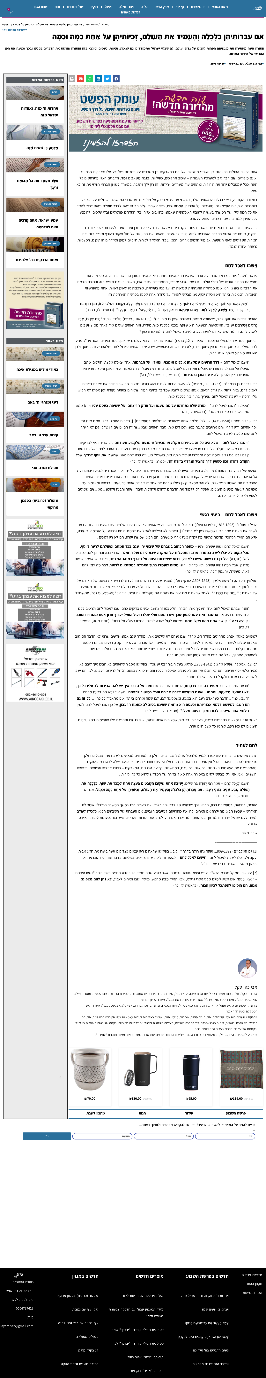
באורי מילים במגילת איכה (37, 369)
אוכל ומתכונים (75, 6)
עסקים (94, 6)
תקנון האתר (254, 1283)
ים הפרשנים (198, 6)
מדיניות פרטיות (252, 1275)
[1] (134, 420)
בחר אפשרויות (241, 1086)
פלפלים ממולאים (87, 1336)
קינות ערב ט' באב (43, 434)
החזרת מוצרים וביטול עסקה (80, 1364)
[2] (182, 530)
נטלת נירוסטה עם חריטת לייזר (143, 1295)
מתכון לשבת (95, 1113)
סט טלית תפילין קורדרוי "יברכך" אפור (138, 1329)
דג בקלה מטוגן (88, 1350)
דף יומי (180, 6)
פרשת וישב (91, 24)
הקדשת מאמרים (130, 12)
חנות (57, 6)
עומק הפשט (162, 6)
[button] (10, 12)
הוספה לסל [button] (140, 1086)
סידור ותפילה (126, 6)
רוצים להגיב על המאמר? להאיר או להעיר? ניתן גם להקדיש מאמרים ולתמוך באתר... (197, 1125)
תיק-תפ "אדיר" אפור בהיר (146, 1357)
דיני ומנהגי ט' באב (43, 402)
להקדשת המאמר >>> (14, 30)
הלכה (144, 6)
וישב (243, 275)
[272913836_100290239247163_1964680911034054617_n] (166, 150)
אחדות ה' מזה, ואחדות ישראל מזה (205, 1295)
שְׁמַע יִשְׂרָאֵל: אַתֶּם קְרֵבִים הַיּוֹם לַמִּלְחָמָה (202, 1336)
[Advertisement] (165, 922)
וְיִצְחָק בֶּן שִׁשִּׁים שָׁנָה (42, 147)
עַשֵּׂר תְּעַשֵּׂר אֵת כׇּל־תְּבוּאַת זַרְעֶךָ (207, 1323)
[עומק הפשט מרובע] (35, 328)
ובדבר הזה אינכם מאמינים (211, 1364)
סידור (189, 1113)
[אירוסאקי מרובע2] (35, 700)
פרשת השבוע (220, 6)
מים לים (104, 24)
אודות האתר (40, 6)
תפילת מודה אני (45, 467)
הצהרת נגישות (252, 1292)
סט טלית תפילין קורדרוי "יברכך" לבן (139, 1343)
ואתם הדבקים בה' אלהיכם (37, 259)
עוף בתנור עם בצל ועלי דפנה (78, 1323)
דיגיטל (108, 6)
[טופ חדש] (35, 575)
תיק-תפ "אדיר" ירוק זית (147, 1370)
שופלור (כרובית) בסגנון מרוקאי (78, 1295)
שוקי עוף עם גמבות (85, 1309)
